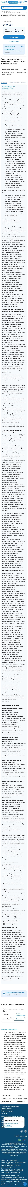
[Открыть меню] (26, 2)
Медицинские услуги (20, 1098)
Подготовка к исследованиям (10, 1106)
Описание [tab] (4, 82)
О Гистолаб (19, 1102)
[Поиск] (25, 8)
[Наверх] (25, 1184)
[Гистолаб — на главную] (4, 2)
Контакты (4, 1113)
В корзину (14, 37)
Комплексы (6, 1095)
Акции (20, 1095)
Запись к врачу (7, 1098)
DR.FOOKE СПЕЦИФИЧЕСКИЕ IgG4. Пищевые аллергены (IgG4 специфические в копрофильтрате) (12, 13)
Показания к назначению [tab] (18, 82)
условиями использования (11, 1123)
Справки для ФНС (6, 1108)
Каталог (8, 11)
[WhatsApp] (25, 1131)
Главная (3, 11)
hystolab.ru (19, 1177)
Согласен (8, 1125)
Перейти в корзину (15, 41)
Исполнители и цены (14, 51)
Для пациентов (6, 1102)
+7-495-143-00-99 (20, 1136)
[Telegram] (20, 2)
